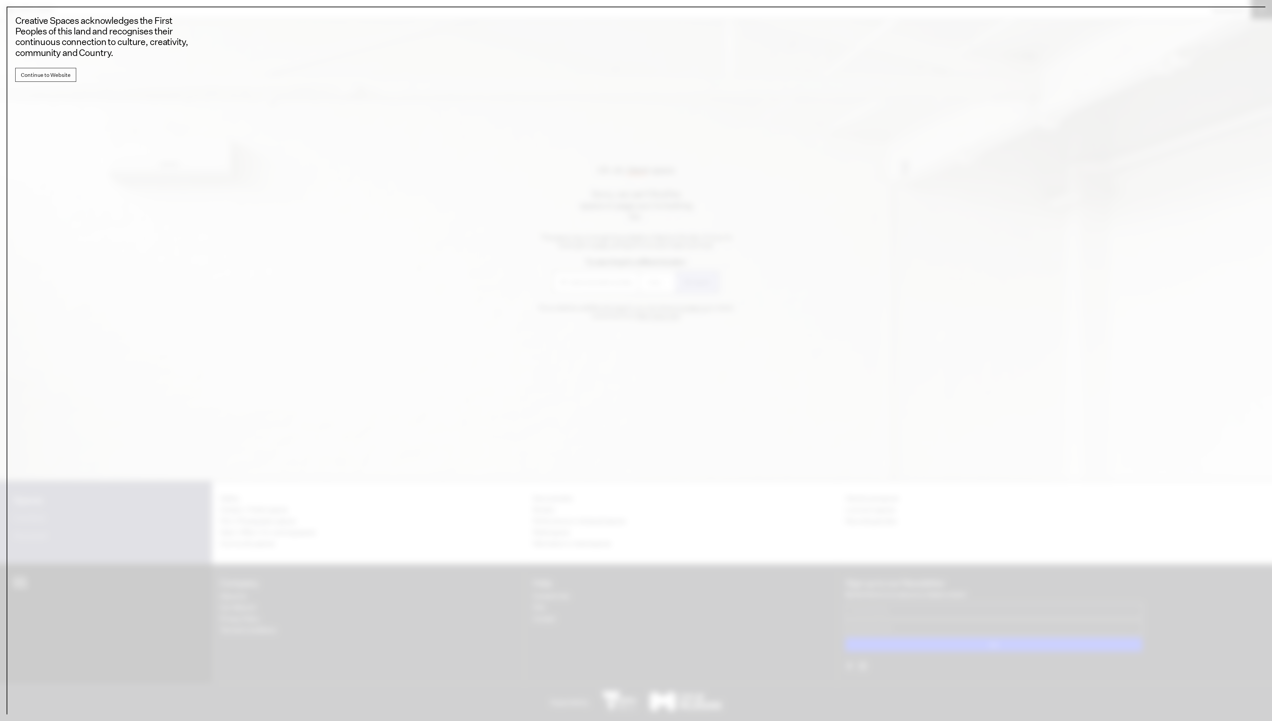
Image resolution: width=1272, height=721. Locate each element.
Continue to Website (46, 75)
